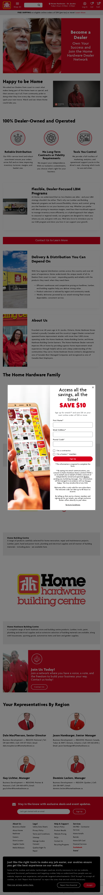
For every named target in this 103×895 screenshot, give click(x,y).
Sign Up (73, 459)
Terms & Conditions (72, 505)
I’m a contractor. (64, 451)
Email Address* (59, 430)
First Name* (58, 420)
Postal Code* (58, 440)
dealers (86, 477)
